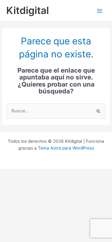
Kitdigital (27, 10)
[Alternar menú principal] (99, 10)
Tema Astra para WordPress (66, 148)
